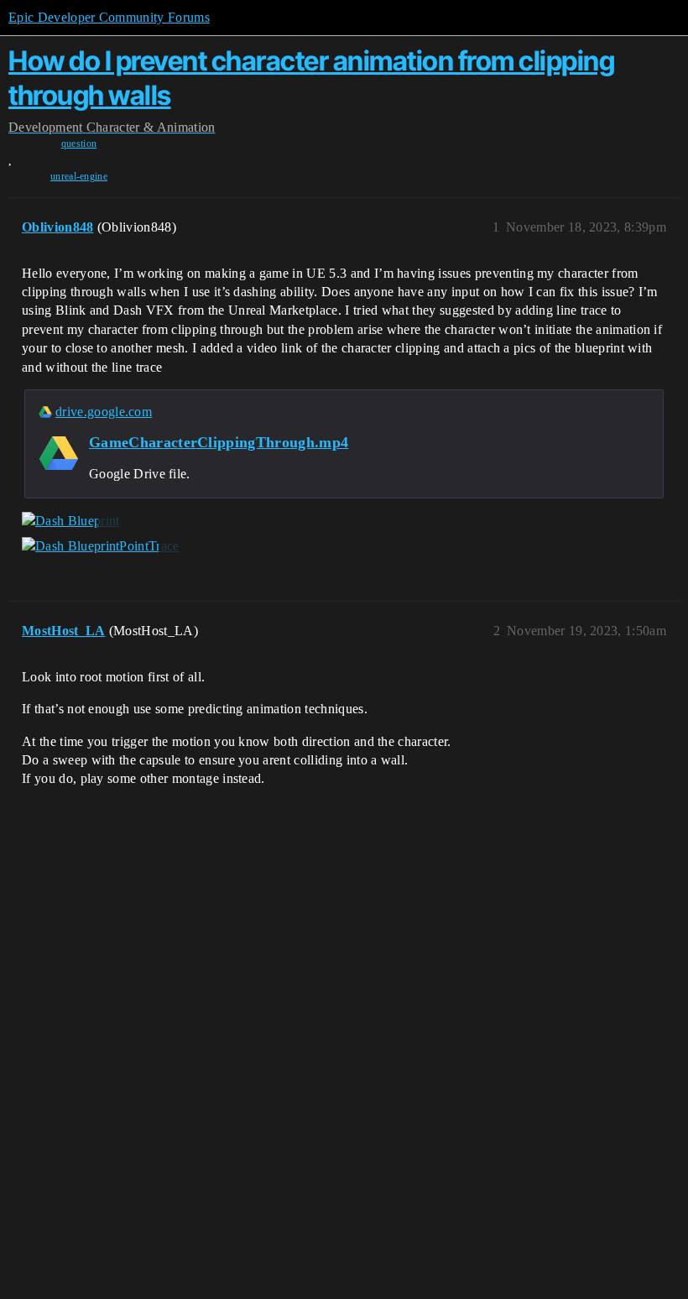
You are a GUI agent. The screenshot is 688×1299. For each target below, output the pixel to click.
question (79, 143)
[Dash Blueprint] (70, 521)
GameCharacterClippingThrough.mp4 (218, 442)
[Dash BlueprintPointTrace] (101, 546)
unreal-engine (78, 176)
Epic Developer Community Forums (109, 17)
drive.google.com (103, 411)
